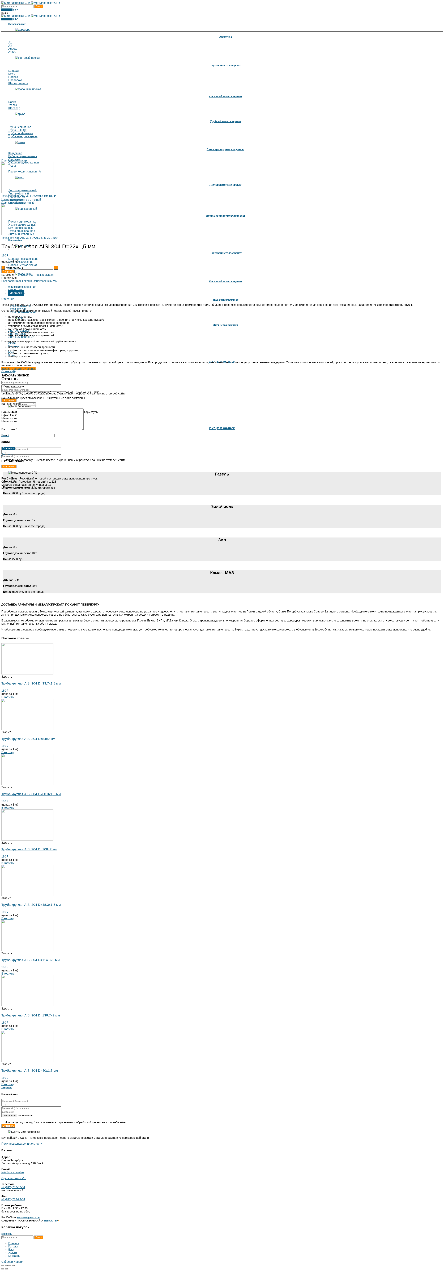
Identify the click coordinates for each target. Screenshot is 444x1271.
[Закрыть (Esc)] (2, 1265)
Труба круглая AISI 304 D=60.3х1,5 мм (31, 794)
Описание (14, 286)
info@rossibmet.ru (12, 1172)
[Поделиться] (6, 1265)
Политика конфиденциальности (21, 1143)
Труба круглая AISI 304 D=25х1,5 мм (25, 195)
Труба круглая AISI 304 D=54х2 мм (28, 739)
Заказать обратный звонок (18, 368)
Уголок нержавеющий (22, 286)
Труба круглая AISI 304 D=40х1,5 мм (29, 1070)
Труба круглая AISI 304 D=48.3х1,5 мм (31, 904)
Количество (13, 267)
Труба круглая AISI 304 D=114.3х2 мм (30, 960)
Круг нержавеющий (20, 261)
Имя (5, 435)
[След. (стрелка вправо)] (6, 1268)
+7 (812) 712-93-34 (13, 1199)
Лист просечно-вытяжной (24, 199)
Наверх (18, 1261)
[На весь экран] (9, 1265)
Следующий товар (13, 202)
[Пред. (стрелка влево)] (2, 1268)
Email (5, 441)
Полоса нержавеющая (22, 265)
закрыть (6, 1087)
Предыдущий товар (14, 160)
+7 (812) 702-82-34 (13, 1187)
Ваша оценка (9, 403)
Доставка (16, 293)
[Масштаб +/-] (13, 1265)
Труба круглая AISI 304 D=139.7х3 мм (30, 1015)
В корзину (8, 271)
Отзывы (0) (8, 371)
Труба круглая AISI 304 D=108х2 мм (29, 849)
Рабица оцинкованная (22, 156)
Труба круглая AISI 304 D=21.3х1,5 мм (26, 237)
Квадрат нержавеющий (23, 258)
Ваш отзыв (9, 429)
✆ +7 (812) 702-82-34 (222, 428)
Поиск (39, 6)
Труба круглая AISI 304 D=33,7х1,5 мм (31, 683)
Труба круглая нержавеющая (35, 274)
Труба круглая (17, 308)
